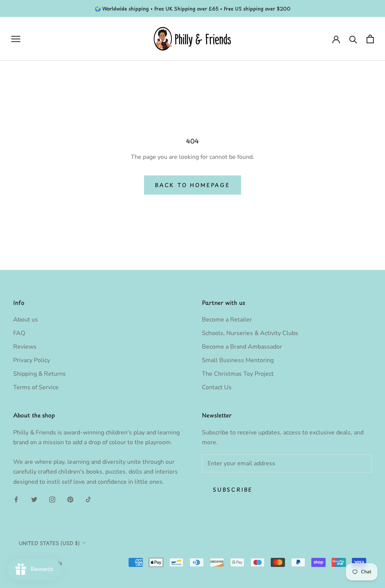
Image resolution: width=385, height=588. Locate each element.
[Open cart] (370, 39)
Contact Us (217, 387)
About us (25, 319)
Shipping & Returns (39, 374)
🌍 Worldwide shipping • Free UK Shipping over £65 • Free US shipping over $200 (193, 8)
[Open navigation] (15, 39)
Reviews (24, 347)
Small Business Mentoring (238, 360)
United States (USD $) (49, 543)
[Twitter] (34, 499)
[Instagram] (52, 499)
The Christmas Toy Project (238, 374)
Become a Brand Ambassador (242, 347)
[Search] (353, 39)
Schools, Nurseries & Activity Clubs (250, 333)
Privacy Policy (31, 360)
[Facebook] (16, 499)
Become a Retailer (227, 319)
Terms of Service (36, 387)
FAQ (19, 333)
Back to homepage (192, 185)
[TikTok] (88, 499)
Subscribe (233, 490)
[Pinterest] (70, 499)
